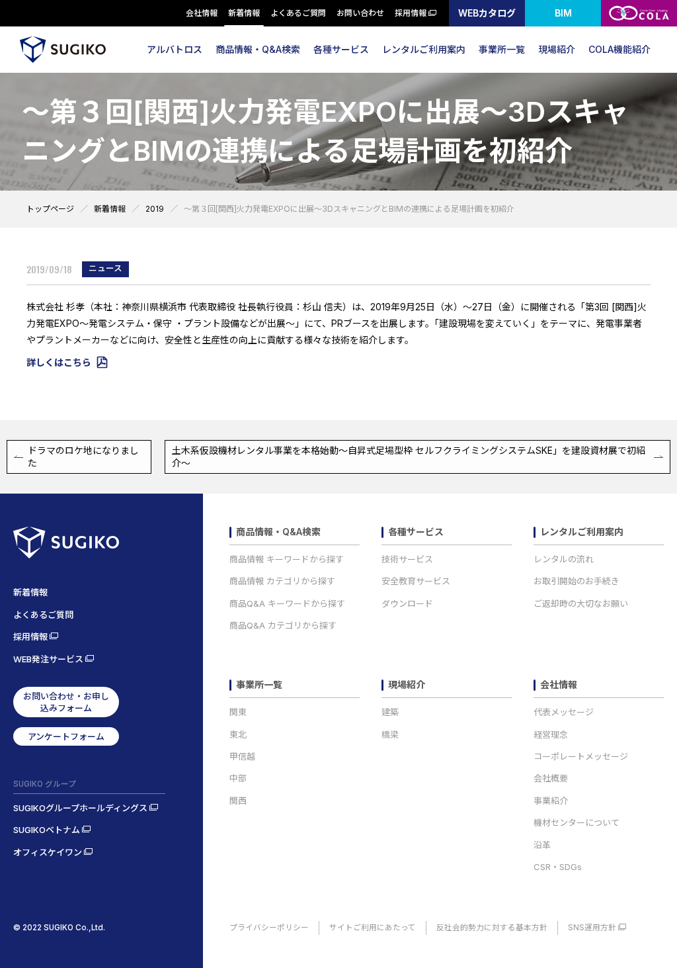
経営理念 (551, 734)
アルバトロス (174, 49)
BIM (563, 13)
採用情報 (410, 13)
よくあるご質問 (298, 13)
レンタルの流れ (564, 559)
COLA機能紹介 (619, 49)
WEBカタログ (487, 13)
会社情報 (202, 13)
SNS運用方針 (592, 927)
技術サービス (407, 559)
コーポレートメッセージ (581, 756)
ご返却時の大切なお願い (581, 603)
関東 (238, 712)
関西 (238, 800)
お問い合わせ (360, 13)
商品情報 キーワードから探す (286, 559)
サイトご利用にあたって (372, 927)
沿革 (542, 845)
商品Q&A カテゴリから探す (283, 625)
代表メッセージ (564, 712)
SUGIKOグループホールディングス (80, 808)
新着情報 (244, 13)
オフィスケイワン (47, 852)
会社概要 (551, 778)
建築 (390, 712)
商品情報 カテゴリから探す (282, 581)
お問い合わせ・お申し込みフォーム (66, 702)
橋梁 (390, 734)
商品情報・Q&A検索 (258, 49)
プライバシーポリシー (269, 927)
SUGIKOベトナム (46, 829)
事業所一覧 (502, 49)
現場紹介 (556, 49)
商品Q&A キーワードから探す (287, 603)
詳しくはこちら (58, 362)
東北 (238, 734)
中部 (238, 778)
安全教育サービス (415, 581)
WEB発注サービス (48, 659)
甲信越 (242, 756)
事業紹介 (551, 800)
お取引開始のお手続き (576, 581)
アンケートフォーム (66, 736)
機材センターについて (576, 822)
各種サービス (341, 49)
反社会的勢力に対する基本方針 (491, 927)
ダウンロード (407, 603)
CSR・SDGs (558, 866)
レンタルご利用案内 (423, 49)
